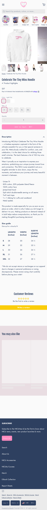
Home (3, 74)
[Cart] (43, 4)
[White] (13, 101)
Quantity (4, 116)
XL (22, 110)
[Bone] (8, 101)
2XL (28, 110)
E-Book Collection (9, 479)
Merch (4, 473)
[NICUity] (23, 4)
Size (4, 106)
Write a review (23, 307)
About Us (5, 454)
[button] (23, 126)
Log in (5, 503)
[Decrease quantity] (4, 120)
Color (7, 97)
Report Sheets (7, 485)
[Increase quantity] (42, 120)
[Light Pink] (3, 101)
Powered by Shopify (8, 508)
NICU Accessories (9, 460)
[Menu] (4, 4)
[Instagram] (3, 491)
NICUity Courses (8, 466)
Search (4, 447)
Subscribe (7, 438)
